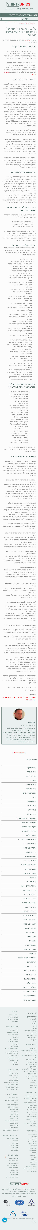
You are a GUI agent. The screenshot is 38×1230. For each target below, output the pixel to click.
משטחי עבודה (14, 1046)
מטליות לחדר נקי (31, 1112)
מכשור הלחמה (13, 1073)
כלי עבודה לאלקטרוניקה (10, 1130)
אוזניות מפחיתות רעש (30, 1169)
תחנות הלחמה (13, 1080)
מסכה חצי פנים (32, 1134)
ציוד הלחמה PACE (12, 1085)
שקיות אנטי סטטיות (28, 823)
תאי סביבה (14, 1148)
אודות (35, 1021)
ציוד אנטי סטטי (30, 894)
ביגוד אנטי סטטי (29, 915)
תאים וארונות (14, 1109)
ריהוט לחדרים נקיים (30, 1103)
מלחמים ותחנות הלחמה (27, 958)
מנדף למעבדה (13, 1168)
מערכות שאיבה (30, 928)
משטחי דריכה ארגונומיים (29, 1050)
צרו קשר (34, 1040)
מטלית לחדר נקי (29, 987)
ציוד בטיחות (32, 1131)
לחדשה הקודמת (31, 759)
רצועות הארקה (13, 1055)
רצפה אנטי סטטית (29, 903)
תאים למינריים (32, 1107)
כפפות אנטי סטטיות (28, 865)
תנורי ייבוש (31, 806)
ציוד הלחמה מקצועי (12, 1089)
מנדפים (33, 780)
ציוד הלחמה (31, 814)
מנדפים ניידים (30, 869)
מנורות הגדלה (14, 1128)
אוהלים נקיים (33, 1105)
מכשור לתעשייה (11, 1094)
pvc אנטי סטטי (30, 907)
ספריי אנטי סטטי (29, 848)
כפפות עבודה (32, 1141)
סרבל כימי (33, 1164)
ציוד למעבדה (31, 789)
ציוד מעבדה (31, 772)
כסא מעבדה (31, 937)
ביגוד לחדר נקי (32, 1100)
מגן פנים (32, 941)
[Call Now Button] (4, 1220)
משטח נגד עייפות (29, 1000)
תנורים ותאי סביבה (10, 1135)
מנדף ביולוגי (14, 1174)
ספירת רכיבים (14, 1116)
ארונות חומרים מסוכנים (29, 1055)
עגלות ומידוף (14, 1051)
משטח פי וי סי (32, 1078)
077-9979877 (10, 9)
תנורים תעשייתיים (12, 1138)
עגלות (35, 1057)
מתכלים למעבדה (31, 1060)
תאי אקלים (15, 1141)
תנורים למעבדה (30, 861)
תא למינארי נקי (30, 970)
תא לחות (32, 877)
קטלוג (35, 1026)
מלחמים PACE (30, 979)
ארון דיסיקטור (14, 1172)
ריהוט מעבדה (31, 852)
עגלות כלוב (31, 801)
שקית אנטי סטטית (29, 827)
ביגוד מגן (34, 1157)
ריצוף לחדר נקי (32, 1116)
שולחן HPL (33, 1126)
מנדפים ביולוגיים (29, 793)
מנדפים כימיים (30, 785)
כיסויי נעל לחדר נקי (31, 1123)
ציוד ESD (15, 1062)
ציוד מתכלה (33, 1114)
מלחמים (32, 954)
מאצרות (34, 1080)
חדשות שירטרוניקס (31, 1030)
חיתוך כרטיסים (13, 1118)
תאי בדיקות (14, 1150)
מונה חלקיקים (14, 1123)
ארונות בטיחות (32, 1062)
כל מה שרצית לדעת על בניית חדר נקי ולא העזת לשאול (21, 32)
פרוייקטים (33, 1028)
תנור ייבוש (33, 1085)
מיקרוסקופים (14, 1125)
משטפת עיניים (30, 945)
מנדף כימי (33, 1083)
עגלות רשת (33, 1087)
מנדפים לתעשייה (13, 1019)
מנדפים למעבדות (29, 844)
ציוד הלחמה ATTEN (12, 1087)
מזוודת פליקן (31, 835)
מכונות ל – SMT (13, 1107)
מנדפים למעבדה (29, 996)
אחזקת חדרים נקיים (12, 1177)
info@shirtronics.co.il (25, 9)
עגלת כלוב (15, 1065)
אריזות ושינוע (14, 1039)
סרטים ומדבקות (13, 1060)
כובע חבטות (33, 1148)
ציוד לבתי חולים (30, 899)
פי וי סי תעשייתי (30, 966)
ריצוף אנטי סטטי (13, 1030)
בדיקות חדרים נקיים (30, 1098)
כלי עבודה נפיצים (13, 1058)
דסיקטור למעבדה (12, 1105)
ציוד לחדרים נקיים (29, 911)
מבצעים (34, 1024)
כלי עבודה (15, 1037)
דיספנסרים (33, 1121)
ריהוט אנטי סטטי (13, 1042)
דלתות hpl (32, 797)
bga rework (31, 768)
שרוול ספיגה (33, 1155)
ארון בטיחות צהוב (31, 1076)
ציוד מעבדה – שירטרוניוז (25, 22)
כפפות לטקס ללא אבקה (29, 1069)
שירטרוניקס (32, 1013)
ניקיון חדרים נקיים (31, 1119)
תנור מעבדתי (31, 882)
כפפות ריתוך (33, 1143)
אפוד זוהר (34, 1136)
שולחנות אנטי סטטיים (11, 1048)
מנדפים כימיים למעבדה (27, 839)
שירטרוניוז (33, 1033)
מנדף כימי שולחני (29, 992)
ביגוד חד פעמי (32, 1073)
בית (34, 22)
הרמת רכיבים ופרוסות (11, 1121)
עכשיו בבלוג (13, 1155)
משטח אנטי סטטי (29, 873)
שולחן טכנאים (30, 856)
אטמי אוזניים (31, 932)
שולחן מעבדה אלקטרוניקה (26, 818)
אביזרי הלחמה (30, 983)
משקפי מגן (33, 1162)
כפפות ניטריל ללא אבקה (29, 1071)
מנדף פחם (15, 1022)
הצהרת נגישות (32, 1037)
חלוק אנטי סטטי (29, 920)
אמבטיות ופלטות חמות (11, 1082)
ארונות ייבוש (31, 975)
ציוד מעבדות (31, 1045)
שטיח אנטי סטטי (29, 924)
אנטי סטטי (32, 810)
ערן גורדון (27, 40)
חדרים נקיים (31, 776)
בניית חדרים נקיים (29, 831)
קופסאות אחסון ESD (11, 1053)
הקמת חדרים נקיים (28, 886)
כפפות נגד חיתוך (29, 949)
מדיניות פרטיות (32, 1035)
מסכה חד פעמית (31, 1166)
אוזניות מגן (33, 1146)
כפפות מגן (33, 1067)
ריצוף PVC (15, 1044)
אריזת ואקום (14, 1114)
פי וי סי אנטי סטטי (29, 890)
